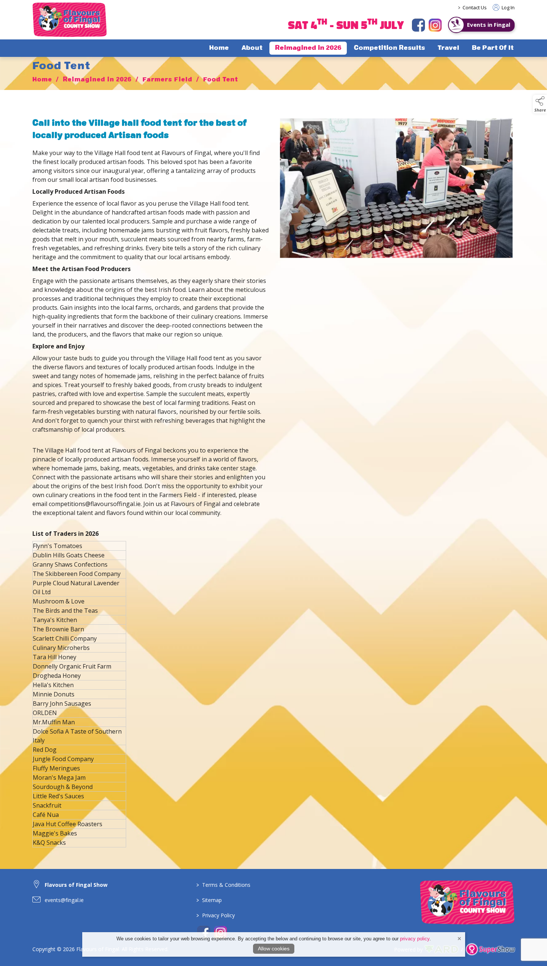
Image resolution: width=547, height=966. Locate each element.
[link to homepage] (69, 19)
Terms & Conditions (223, 884)
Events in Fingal (488, 24)
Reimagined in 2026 (308, 48)
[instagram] (435, 25)
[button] (540, 104)
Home (219, 48)
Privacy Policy (215, 915)
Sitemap (209, 900)
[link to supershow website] (490, 949)
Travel (448, 48)
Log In (507, 7)
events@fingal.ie (64, 900)
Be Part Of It (493, 48)
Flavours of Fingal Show (76, 884)
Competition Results (389, 48)
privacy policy (414, 938)
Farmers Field (167, 80)
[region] (273, 318)
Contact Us (475, 7)
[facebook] (418, 25)
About (251, 48)
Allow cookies (274, 948)
